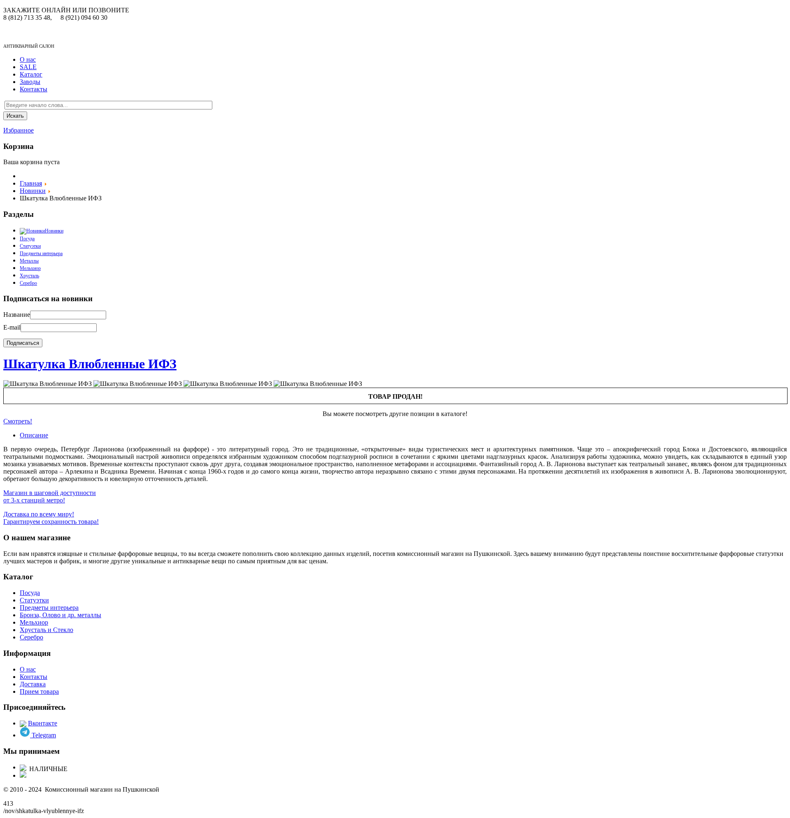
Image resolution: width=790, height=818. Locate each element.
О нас (28, 59)
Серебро (28, 283)
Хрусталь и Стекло (46, 629)
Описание (34, 435)
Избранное (18, 130)
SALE (28, 66)
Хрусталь (29, 276)
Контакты (33, 89)
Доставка (33, 684)
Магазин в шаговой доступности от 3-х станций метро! (49, 496)
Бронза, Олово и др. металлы (60, 614)
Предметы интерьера (41, 253)
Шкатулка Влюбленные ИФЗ (90, 363)
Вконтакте (42, 723)
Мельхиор (30, 268)
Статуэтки (30, 246)
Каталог (31, 74)
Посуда (30, 592)
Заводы (30, 81)
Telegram (43, 735)
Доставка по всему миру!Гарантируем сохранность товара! (51, 518)
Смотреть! (17, 421)
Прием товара (39, 691)
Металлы (29, 261)
